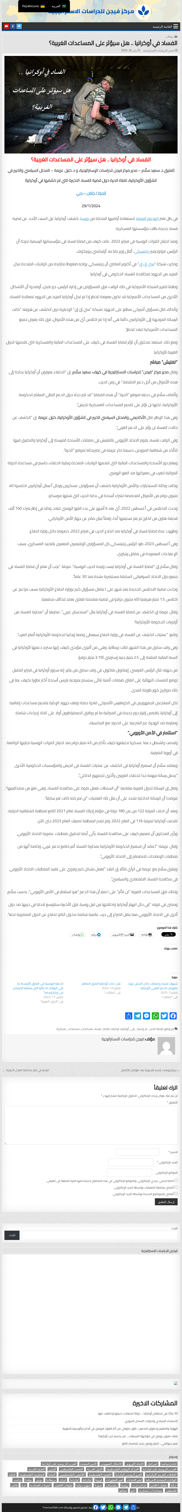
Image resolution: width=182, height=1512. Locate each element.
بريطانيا (51, 1480)
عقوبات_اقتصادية (40, 1485)
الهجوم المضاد (147, 218)
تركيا (173, 1485)
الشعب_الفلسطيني (71, 1469)
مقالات (169, 36)
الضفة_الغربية (36, 1469)
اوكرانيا (115, 1028)
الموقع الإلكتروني (167, 1172)
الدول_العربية (95, 1469)
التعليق (172, 1102)
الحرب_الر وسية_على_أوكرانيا (138, 1028)
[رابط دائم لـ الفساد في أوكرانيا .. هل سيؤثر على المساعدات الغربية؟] (91, 105)
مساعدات (87, 1028)
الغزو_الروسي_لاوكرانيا (128, 1474)
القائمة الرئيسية (162, 26)
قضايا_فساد (102, 1028)
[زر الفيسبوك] (13, 26)
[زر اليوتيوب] (6, 26)
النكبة (12, 1474)
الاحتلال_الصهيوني (111, 1464)
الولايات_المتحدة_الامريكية (161, 1480)
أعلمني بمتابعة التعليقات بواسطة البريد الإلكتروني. (143, 1187)
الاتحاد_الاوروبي (135, 1464)
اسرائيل (152, 1464)
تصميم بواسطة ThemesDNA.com (61, 1507)
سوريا (98, 1485)
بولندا (28, 1480)
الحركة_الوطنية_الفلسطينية (123, 1469)
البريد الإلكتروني (167, 1162)
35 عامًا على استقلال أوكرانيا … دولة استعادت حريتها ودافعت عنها (138, 1413)
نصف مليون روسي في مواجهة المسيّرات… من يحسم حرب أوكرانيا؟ (138, 1436)
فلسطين (171, 1490)
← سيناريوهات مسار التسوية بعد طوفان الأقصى (150, 1070)
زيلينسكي (141, 251)
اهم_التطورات (114, 1480)
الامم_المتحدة (88, 1464)
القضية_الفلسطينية (100, 1474)
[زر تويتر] (19, 26)
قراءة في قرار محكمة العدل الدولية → (25, 1070)
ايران (63, 1480)
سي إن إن (146, 264)
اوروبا (98, 1480)
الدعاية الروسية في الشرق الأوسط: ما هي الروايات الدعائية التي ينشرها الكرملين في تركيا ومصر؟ (38, 988)
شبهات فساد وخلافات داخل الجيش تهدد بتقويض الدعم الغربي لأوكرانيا (153, 986)
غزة (24, 1485)
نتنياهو (123, 1490)
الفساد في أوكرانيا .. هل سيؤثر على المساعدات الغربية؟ (113, 42)
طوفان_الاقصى (63, 1485)
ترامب (17, 1480)
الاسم (173, 1152)
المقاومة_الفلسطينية (32, 1474)
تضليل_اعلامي (158, 1485)
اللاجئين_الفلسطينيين (72, 1474)
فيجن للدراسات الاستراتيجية (158, 50)
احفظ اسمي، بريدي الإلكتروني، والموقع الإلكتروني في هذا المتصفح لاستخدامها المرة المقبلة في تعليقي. (110, 1181)
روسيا (84, 218)
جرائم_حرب (139, 1485)
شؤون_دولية (83, 1485)
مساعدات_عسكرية (68, 1028)
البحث (174, 1228)
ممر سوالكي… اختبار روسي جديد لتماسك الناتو (150, 1443)
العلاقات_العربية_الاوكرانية (161, 1474)
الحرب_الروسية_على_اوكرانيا (159, 1469)
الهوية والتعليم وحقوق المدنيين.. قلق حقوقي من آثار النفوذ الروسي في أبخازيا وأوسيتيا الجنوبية (120, 1428)
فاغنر (14, 1485)
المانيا (51, 1474)
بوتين (39, 1480)
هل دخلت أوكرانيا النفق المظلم (101, 983)
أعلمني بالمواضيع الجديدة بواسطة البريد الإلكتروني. (143, 1194)
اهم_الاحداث (134, 1480)
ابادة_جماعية (168, 1464)
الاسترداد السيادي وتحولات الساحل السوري (151, 1421)
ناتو (133, 1490)
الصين (52, 1469)
